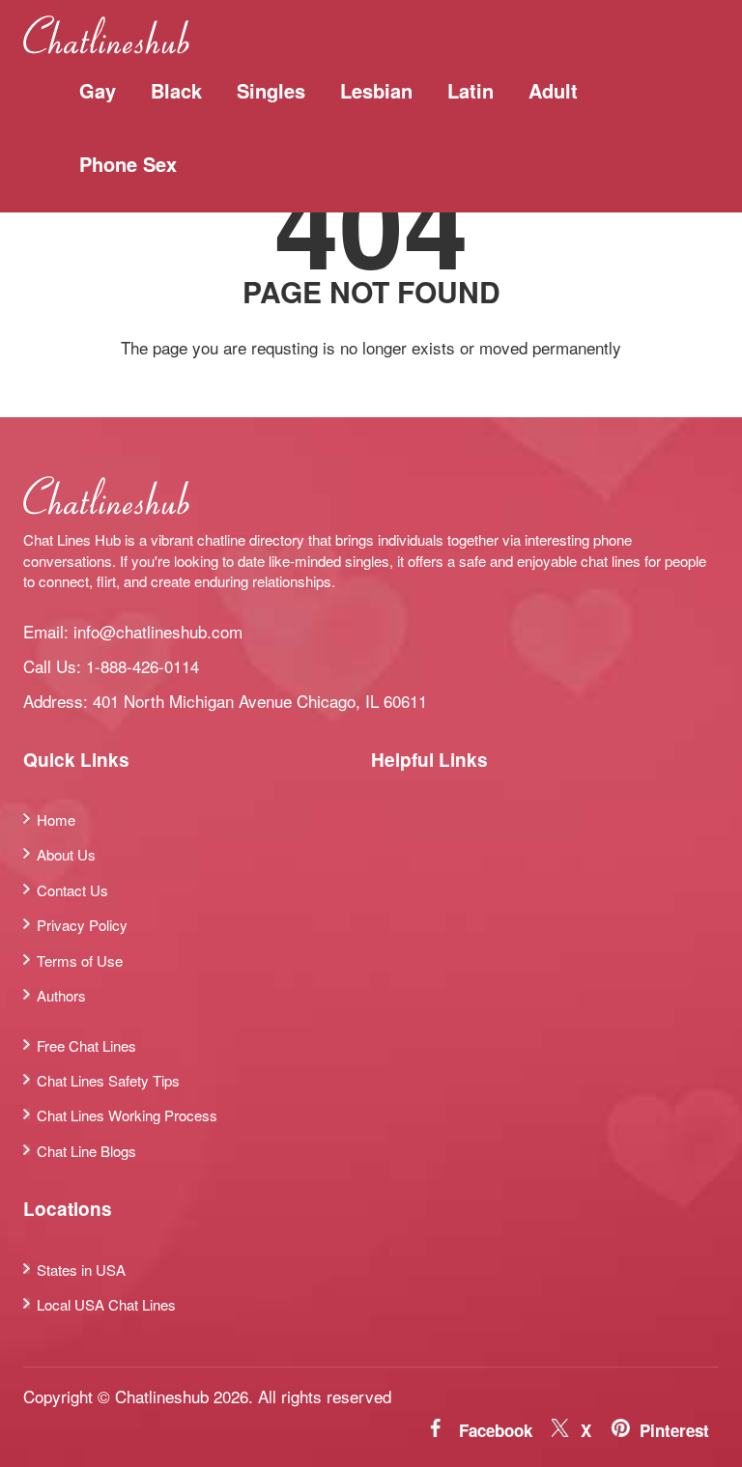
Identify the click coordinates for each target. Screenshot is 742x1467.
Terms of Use (80, 960)
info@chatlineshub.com (158, 631)
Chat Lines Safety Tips (108, 1080)
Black (176, 90)
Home (56, 819)
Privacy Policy (82, 925)
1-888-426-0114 (142, 666)
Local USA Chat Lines (106, 1304)
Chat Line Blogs (86, 1151)
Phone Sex (128, 164)
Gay (97, 90)
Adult (553, 90)
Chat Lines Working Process (127, 1115)
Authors (61, 995)
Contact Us (72, 890)
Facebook (495, 1430)
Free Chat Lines (86, 1045)
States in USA (81, 1269)
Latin (470, 90)
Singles (271, 90)
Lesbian (376, 90)
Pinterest (674, 1430)
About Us (66, 854)
